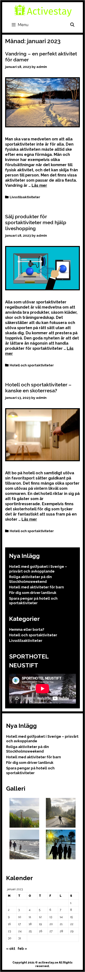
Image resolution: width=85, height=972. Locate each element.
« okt (10, 948)
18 (30, 924)
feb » (22, 948)
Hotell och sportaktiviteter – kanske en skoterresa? (38, 388)
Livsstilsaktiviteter (25, 197)
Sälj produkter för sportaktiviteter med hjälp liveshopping (35, 222)
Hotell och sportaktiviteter (32, 365)
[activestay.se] (43, 10)
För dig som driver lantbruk (32, 593)
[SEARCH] (72, 25)
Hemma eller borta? (26, 629)
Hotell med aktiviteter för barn (36, 587)
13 (50, 917)
